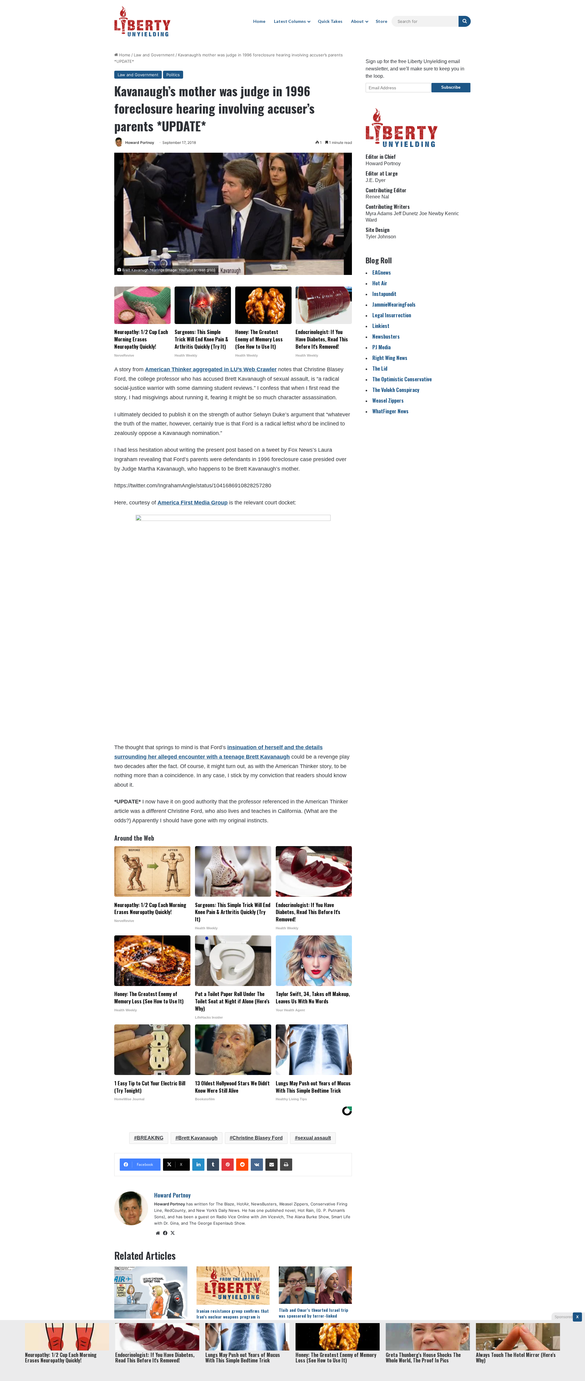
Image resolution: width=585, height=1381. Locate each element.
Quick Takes (330, 21)
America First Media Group (193, 503)
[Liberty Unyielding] (142, 21)
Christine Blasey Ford (257, 1138)
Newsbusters (386, 336)
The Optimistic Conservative (402, 379)
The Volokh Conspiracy (395, 389)
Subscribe (450, 87)
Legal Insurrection (391, 315)
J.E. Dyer (375, 180)
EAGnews (381, 272)
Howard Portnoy (139, 142)
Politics (173, 74)
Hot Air (379, 283)
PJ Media (381, 347)
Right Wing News (389, 357)
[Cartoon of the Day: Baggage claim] (150, 1292)
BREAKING (150, 1138)
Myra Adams (379, 213)
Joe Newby (431, 213)
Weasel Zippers (388, 400)
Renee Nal (377, 196)
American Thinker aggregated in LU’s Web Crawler (211, 369)
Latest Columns (290, 21)
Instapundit (384, 293)
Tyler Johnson (381, 236)
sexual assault (314, 1138)
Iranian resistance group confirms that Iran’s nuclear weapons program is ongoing (233, 1317)
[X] (172, 1233)
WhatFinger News (390, 411)
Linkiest (380, 325)
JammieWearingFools (394, 304)
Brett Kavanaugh (198, 1138)
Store (381, 21)
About (357, 21)
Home (259, 21)
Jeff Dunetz (406, 213)
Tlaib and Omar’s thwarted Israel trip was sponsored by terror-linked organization (313, 1316)
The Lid (379, 368)
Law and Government (154, 54)
